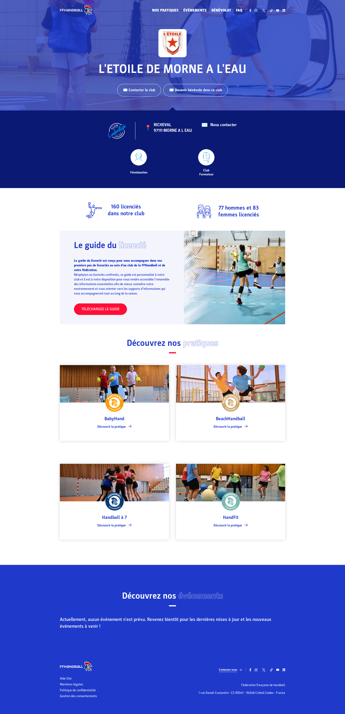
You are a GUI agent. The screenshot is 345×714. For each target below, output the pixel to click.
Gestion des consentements (78, 696)
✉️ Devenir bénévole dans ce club (195, 90)
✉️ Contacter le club (139, 90)
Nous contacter (223, 124)
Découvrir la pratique (111, 427)
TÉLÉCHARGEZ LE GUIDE (100, 309)
